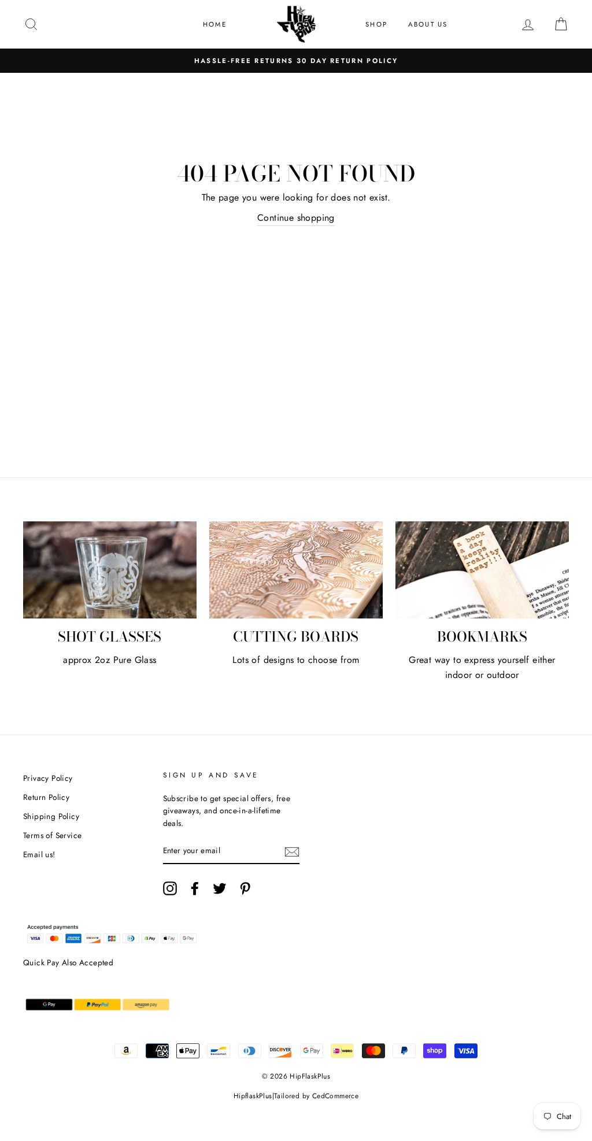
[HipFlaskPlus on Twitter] (220, 888)
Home (215, 24)
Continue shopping (296, 217)
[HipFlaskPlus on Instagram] (170, 888)
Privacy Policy (48, 778)
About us (428, 24)
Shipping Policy (51, 816)
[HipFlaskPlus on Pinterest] (245, 888)
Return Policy (46, 797)
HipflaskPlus (253, 1096)
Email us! (39, 854)
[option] (296, 60)
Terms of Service (52, 835)
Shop (376, 24)
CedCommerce (335, 1096)
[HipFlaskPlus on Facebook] (195, 888)
